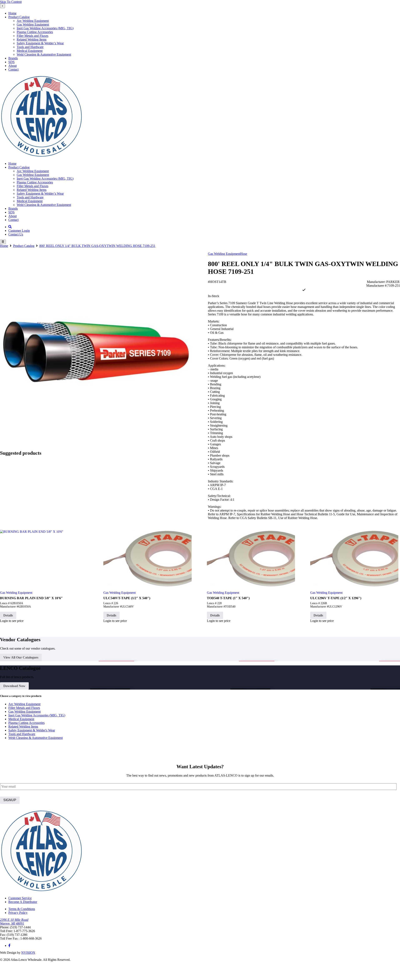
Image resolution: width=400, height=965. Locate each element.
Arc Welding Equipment (33, 20)
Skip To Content (11, 2)
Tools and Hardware (30, 47)
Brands (13, 58)
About (12, 65)
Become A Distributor (22, 902)
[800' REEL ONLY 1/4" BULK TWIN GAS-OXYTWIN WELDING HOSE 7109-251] (96, 348)
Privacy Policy (18, 912)
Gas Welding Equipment (33, 24)
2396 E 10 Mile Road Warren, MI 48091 (14, 921)
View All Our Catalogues (20, 657)
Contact (13, 69)
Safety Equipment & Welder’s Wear (40, 43)
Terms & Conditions (21, 909)
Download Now (14, 686)
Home (12, 13)
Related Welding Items (31, 39)
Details (8, 615)
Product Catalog (19, 17)
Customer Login (19, 230)
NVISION (28, 952)
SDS (11, 62)
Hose (243, 253)
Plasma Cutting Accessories (35, 32)
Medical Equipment (29, 50)
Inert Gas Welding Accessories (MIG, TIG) (45, 28)
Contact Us (15, 234)
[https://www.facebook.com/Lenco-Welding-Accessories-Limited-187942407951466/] (9, 945)
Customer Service (20, 898)
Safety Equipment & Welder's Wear (31, 730)
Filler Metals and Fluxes (32, 35)
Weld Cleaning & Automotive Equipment (44, 54)
